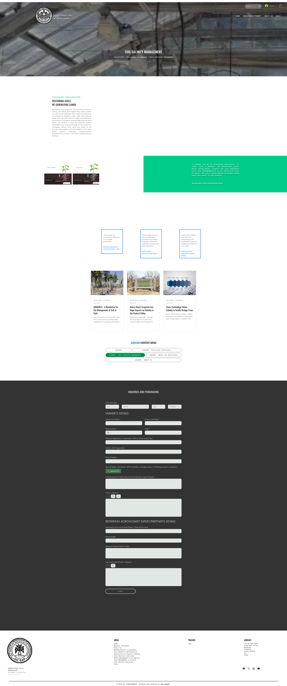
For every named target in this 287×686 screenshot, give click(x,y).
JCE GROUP (165, 684)
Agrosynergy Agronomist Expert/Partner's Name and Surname (126, 527)
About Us (117, 648)
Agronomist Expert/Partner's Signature (118, 562)
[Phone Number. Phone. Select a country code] (109, 432)
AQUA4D (96, 303)
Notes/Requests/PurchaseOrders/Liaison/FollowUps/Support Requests (129, 477)
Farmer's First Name (113, 419)
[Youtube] (258, 668)
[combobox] (135, 407)
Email (147, 429)
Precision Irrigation (137, 57)
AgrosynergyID (110, 537)
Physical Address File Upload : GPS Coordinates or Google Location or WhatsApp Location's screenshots (141, 467)
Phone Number (111, 429)
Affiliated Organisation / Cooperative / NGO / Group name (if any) (128, 438)
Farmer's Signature (111, 493)
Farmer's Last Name (152, 419)
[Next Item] (95, 174)
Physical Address (111, 457)
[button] (280, 5)
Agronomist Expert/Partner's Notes (117, 546)
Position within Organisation (115, 448)
